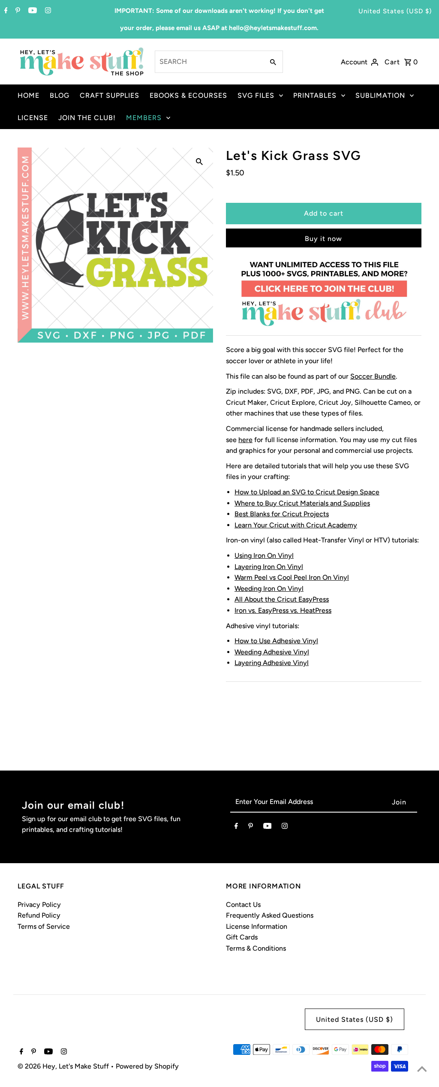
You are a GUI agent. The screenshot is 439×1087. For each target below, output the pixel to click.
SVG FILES (256, 95)
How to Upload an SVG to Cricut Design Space (307, 492)
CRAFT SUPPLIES (109, 95)
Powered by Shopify (147, 1066)
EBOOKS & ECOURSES (188, 95)
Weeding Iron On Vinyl (269, 588)
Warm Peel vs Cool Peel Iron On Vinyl (292, 577)
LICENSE (33, 118)
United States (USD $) (395, 11)
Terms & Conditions (256, 948)
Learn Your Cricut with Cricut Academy (296, 525)
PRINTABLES (315, 95)
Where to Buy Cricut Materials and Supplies (302, 503)
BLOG (59, 95)
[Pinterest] (16, 11)
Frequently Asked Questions (269, 915)
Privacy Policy (39, 904)
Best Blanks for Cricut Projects (282, 514)
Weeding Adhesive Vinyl (272, 652)
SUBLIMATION (380, 95)
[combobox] (208, 61)
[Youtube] (31, 11)
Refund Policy (39, 915)
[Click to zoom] (199, 161)
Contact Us (243, 904)
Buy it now (323, 239)
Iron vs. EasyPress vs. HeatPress (283, 610)
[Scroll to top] (421, 1069)
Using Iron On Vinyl (264, 555)
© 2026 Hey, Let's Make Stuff (64, 1066)
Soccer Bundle (373, 376)
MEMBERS (144, 118)
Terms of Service (44, 926)
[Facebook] (5, 11)
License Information (256, 926)
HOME (28, 95)
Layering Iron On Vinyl (269, 567)
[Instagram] (47, 11)
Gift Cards (242, 937)
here (245, 440)
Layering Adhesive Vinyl (272, 663)
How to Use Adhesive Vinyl (276, 641)
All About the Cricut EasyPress (282, 599)
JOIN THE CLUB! (87, 118)
